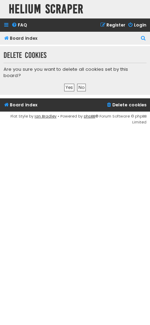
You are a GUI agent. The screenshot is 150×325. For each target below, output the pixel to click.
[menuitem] (19, 25)
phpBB (89, 116)
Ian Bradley (46, 116)
